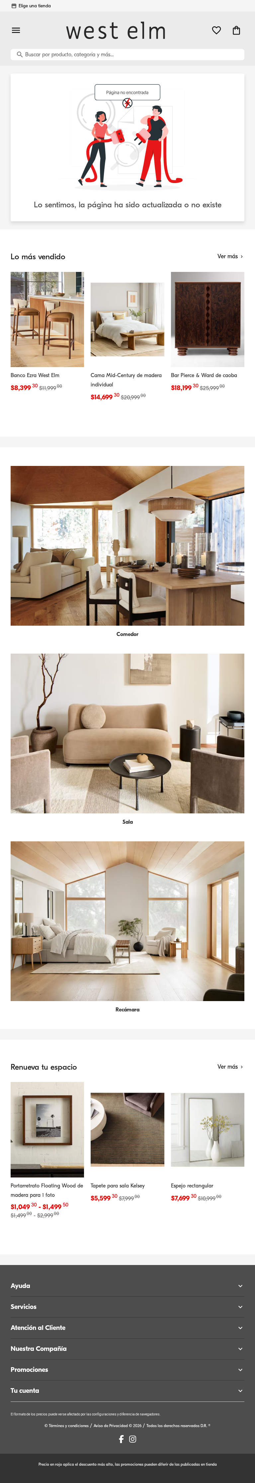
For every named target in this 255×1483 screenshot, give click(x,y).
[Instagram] (132, 1439)
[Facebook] (121, 1439)
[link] (47, 333)
